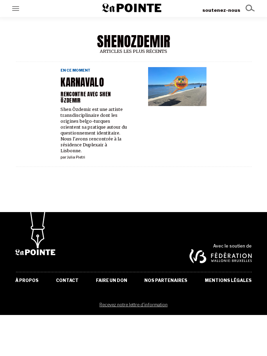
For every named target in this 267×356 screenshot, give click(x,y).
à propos (27, 280)
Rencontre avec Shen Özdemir (85, 97)
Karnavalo (82, 82)
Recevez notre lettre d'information (133, 304)
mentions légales (228, 280)
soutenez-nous (221, 10)
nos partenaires (165, 280)
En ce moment (75, 70)
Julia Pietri (76, 157)
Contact (67, 280)
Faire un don (111, 280)
